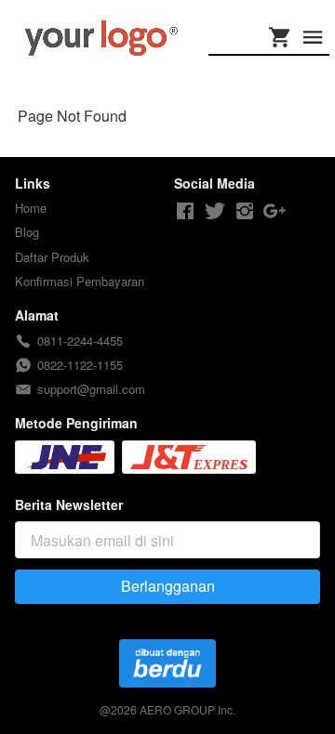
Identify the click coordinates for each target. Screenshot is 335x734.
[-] (185, 211)
